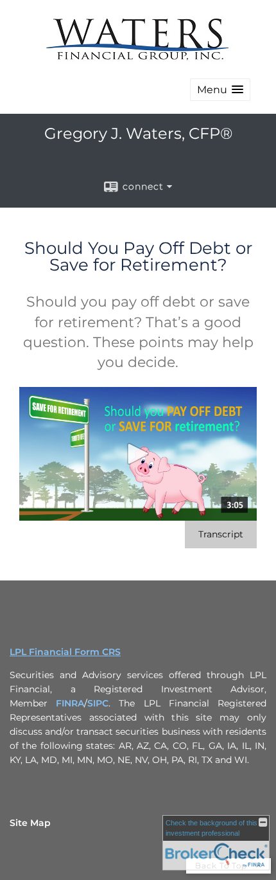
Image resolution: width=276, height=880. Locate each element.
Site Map (30, 823)
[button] (220, 89)
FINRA (70, 703)
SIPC (97, 703)
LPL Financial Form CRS (65, 652)
